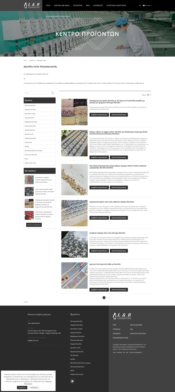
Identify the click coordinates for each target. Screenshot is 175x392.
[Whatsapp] (72, 381)
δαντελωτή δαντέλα (31, 155)
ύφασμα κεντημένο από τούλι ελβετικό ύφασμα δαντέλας (112, 202)
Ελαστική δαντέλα (30, 126)
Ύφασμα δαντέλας (30, 109)
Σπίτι (114, 325)
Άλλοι (26, 159)
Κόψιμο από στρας (30, 163)
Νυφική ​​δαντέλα (30, 130)
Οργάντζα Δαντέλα (30, 138)
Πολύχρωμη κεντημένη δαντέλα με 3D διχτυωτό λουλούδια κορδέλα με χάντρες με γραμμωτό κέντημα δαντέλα (117, 102)
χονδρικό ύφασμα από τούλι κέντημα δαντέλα (107, 233)
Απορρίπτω (22, 387)
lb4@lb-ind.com (33, 341)
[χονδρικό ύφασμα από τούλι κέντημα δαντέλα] (74, 244)
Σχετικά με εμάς (136, 325)
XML (127, 352)
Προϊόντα (32, 60)
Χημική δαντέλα (29, 118)
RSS (124, 352)
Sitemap (119, 352)
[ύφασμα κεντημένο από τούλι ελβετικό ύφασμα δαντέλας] (74, 213)
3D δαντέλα (28, 142)
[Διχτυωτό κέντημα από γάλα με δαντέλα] (74, 275)
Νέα (131, 329)
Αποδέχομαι (34, 387)
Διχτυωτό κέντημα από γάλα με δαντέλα (105, 264)
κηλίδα (27, 146)
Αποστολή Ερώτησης (119, 115)
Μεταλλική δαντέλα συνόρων (33, 150)
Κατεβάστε (116, 334)
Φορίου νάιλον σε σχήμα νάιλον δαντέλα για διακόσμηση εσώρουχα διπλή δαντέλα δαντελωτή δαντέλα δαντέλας (118, 133)
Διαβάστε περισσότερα (99, 115)
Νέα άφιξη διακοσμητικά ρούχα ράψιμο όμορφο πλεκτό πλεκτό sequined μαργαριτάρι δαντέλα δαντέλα (118, 167)
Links (114, 352)
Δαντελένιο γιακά (30, 113)
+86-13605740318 (34, 323)
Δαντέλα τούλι (29, 134)
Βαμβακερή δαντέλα (31, 122)
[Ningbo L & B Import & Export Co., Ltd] (32, 5)
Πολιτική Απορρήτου (135, 352)
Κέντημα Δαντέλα (30, 105)
